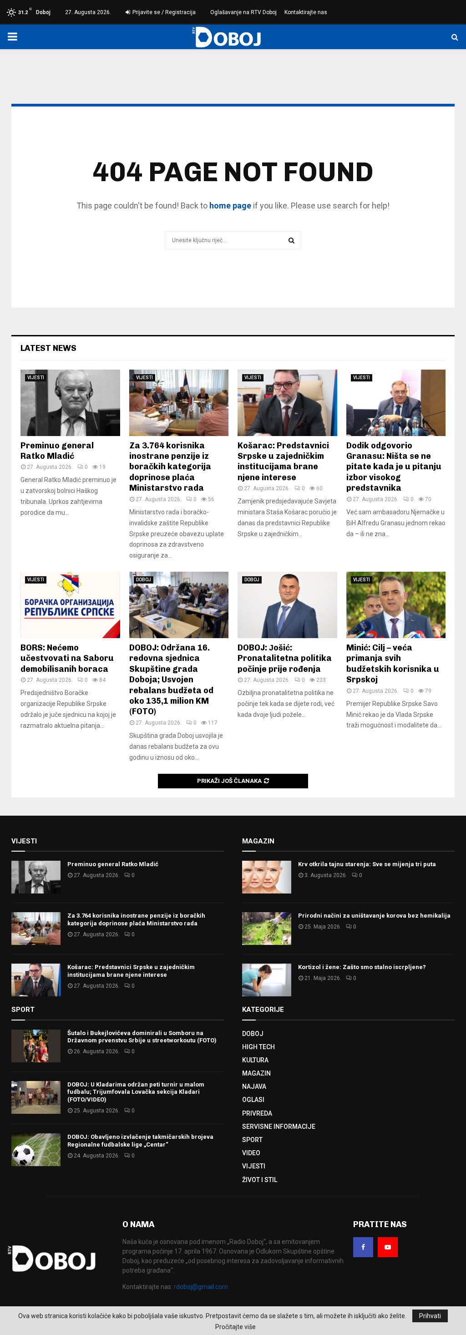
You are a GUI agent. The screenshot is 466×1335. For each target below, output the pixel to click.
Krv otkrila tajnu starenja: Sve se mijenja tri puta (367, 864)
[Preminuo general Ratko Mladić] (70, 403)
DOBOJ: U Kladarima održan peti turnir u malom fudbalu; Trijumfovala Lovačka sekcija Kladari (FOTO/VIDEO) (135, 1092)
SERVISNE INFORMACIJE (278, 1126)
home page (230, 205)
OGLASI (253, 1099)
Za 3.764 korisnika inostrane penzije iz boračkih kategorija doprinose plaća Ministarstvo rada (170, 467)
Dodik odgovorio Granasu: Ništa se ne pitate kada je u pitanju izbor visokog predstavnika (393, 467)
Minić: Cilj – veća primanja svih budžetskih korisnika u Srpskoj (392, 664)
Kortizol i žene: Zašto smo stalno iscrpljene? (362, 967)
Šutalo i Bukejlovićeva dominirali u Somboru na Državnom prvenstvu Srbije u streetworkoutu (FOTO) (142, 1037)
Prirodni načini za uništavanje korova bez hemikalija (374, 915)
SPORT (252, 1139)
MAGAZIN (256, 1073)
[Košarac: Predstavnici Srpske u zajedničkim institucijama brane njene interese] (287, 403)
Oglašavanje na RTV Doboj (243, 12)
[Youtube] (388, 1247)
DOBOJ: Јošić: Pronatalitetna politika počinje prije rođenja (285, 658)
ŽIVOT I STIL (259, 1179)
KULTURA (255, 1060)
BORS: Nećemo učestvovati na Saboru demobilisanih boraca (67, 658)
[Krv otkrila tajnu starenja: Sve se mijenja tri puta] (266, 877)
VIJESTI (35, 377)
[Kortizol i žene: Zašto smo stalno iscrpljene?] (266, 980)
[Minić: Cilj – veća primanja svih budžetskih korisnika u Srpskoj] (396, 605)
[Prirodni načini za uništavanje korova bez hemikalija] (266, 928)
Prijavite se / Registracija (163, 12)
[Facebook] (363, 1247)
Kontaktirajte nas (305, 12)
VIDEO (251, 1153)
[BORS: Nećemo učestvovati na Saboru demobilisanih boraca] (70, 605)
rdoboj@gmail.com (201, 1286)
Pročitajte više (235, 1327)
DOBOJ (143, 579)
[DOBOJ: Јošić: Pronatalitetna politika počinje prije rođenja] (287, 605)
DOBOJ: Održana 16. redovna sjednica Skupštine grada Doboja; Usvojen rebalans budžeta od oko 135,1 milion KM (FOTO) (171, 679)
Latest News (48, 348)
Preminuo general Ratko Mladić (57, 451)
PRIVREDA (257, 1113)
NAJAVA (254, 1086)
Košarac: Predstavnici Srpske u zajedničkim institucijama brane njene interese (283, 461)
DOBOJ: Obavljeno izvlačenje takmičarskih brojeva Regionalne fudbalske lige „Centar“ (140, 1140)
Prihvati (430, 1316)
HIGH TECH (258, 1047)
